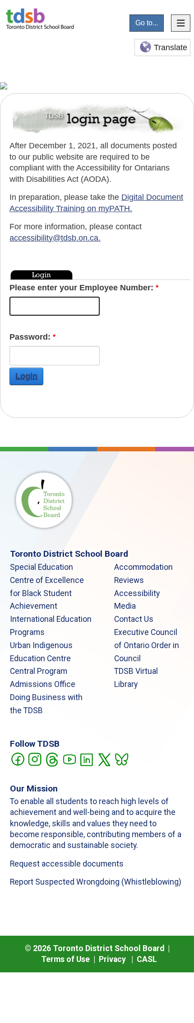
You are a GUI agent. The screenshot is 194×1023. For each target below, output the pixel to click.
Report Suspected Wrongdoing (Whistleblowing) (95, 881)
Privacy (112, 959)
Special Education (41, 567)
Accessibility (137, 593)
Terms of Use (65, 959)
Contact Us (133, 619)
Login (26, 376)
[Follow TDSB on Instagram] (34, 758)
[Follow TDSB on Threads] (51, 758)
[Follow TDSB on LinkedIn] (86, 758)
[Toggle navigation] (181, 23)
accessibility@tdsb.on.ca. (55, 237)
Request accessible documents (67, 863)
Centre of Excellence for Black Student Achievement (47, 593)
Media (125, 606)
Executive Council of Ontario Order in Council (146, 645)
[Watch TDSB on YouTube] (69, 758)
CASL (147, 959)
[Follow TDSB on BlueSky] (121, 758)
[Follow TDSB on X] (104, 758)
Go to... (146, 23)
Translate (170, 47)
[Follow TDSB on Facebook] (17, 758)
